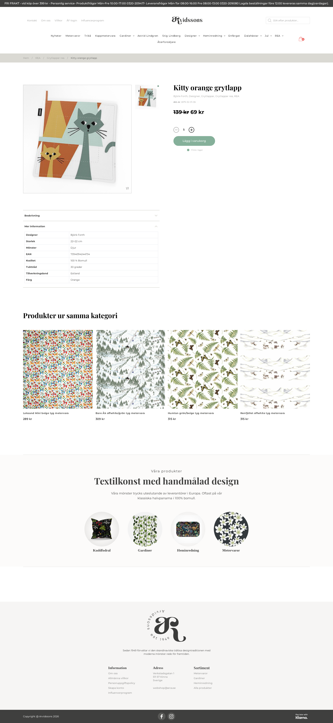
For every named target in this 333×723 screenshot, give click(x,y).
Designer (191, 35)
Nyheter (56, 35)
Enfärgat (234, 35)
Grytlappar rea (55, 58)
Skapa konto (116, 687)
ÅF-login (72, 20)
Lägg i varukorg (194, 141)
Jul (267, 35)
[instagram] (171, 716)
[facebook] (161, 716)
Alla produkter (203, 687)
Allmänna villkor (118, 678)
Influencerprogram (92, 20)
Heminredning (212, 35)
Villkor (59, 20)
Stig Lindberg (171, 35)
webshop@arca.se (164, 687)
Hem (26, 58)
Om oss (46, 20)
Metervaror (73, 35)
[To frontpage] (187, 20)
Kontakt (32, 20)
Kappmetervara (105, 35)
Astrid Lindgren (148, 35)
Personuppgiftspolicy (121, 683)
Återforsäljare (166, 42)
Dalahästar (251, 35)
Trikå (87, 35)
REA (277, 35)
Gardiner (125, 35)
